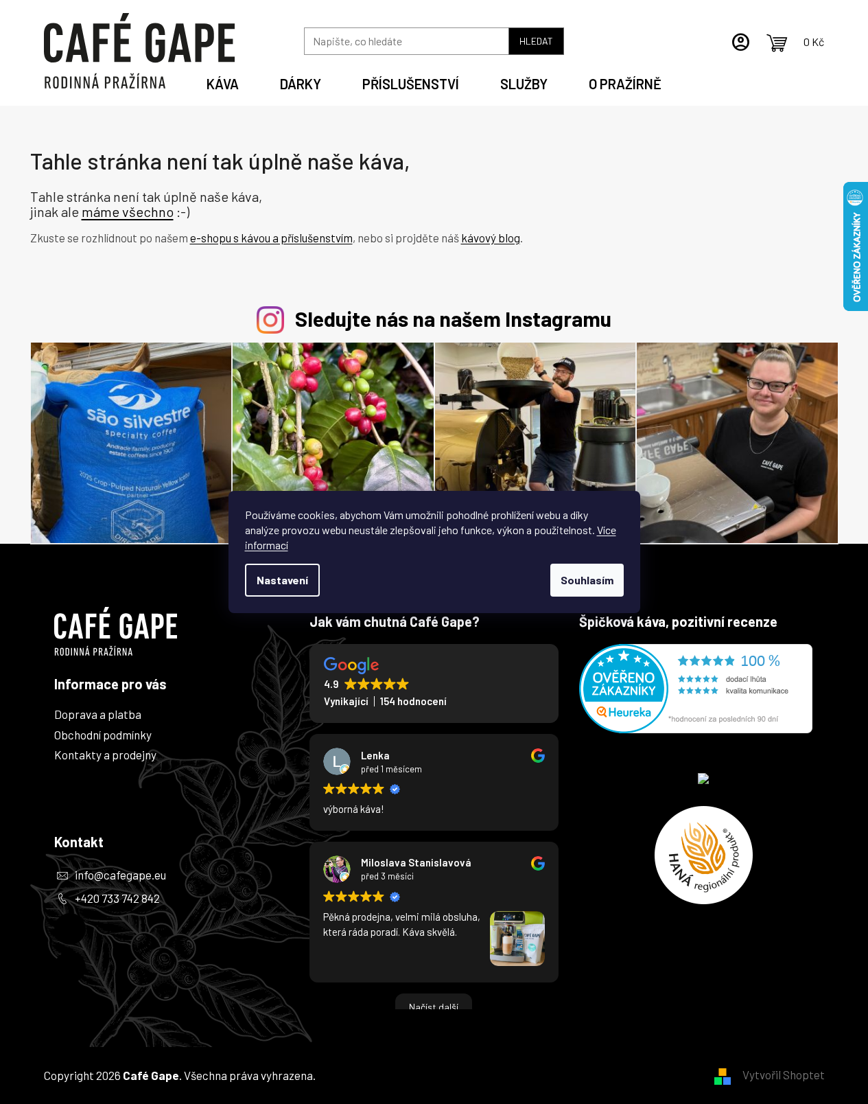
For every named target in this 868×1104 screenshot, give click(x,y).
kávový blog (490, 237)
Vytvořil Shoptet (783, 1074)
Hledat (536, 41)
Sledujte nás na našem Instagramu (453, 318)
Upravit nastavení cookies (383, 1075)
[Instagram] (70, 967)
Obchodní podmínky (103, 734)
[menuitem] (223, 82)
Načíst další (433, 1007)
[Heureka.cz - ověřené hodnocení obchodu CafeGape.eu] (695, 688)
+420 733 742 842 (117, 898)
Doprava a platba (97, 714)
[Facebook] (70, 929)
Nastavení (282, 579)
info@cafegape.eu (120, 875)
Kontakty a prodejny (105, 754)
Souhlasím (587, 579)
